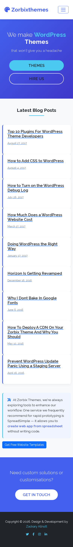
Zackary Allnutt (36, 526)
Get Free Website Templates (24, 445)
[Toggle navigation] (63, 9)
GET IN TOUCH (36, 495)
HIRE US (36, 79)
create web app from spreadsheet (35, 426)
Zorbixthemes (29, 10)
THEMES (36, 65)
